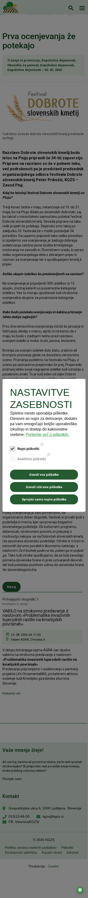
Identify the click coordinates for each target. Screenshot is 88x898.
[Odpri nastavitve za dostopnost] (80, 890)
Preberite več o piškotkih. (47, 434)
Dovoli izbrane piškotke (44, 487)
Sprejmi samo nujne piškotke (44, 499)
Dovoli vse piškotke (44, 474)
